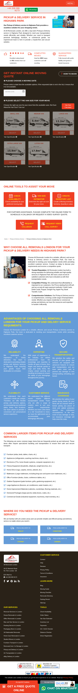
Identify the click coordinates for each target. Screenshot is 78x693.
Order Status (44, 615)
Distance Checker (46, 632)
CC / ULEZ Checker (46, 629)
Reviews (43, 566)
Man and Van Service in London (14, 622)
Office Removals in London (12, 618)
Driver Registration (46, 636)
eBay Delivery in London (11, 656)
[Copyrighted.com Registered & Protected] (25, 666)
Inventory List (44, 622)
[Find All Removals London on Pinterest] (11, 581)
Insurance (43, 576)
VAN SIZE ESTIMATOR (39, 200)
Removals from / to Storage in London (16, 646)
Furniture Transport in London (13, 642)
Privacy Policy (68, 677)
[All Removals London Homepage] (8, 3)
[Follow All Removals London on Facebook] (4, 581)
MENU (70, 3)
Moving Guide (44, 589)
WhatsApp (33, 10)
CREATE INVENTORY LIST (63, 200)
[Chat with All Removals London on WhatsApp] (44, 688)
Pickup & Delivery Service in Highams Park (39, 239)
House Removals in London (12, 615)
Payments (43, 625)
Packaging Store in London (12, 629)
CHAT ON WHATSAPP (62, 688)
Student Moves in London (12, 639)
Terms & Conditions (46, 573)
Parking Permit (45, 599)
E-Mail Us (8, 575)
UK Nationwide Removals (12, 632)
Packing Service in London (12, 625)
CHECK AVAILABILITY (14, 200)
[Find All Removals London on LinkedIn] (15, 581)
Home (6, 239)
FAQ (41, 563)
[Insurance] (48, 666)
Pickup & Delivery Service (17, 239)
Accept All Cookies (22, 682)
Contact (42, 559)
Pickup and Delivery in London (13, 649)
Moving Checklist (45, 592)
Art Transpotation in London (13, 653)
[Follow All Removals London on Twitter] (8, 581)
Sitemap (43, 603)
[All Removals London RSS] (19, 581)
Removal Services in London (13, 611)
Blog (41, 585)
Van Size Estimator (46, 618)
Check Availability (45, 611)
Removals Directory (46, 596)
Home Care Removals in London (14, 636)
